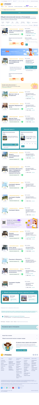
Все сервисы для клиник (19, 369)
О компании (3, 360)
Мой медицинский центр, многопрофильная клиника (16, 62)
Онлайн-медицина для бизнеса (27, 373)
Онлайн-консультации (18, 6)
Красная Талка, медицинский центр (14, 119)
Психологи (31, 6)
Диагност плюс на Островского (14, 94)
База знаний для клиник (19, 377)
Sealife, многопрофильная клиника (16, 31)
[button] (19, 10)
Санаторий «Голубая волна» (14, 283)
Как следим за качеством (26, 367)
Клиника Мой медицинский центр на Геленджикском (13, 136)
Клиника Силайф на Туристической (31, 136)
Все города (33, 370)
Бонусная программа (10, 367)
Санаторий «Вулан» (14, 210)
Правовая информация (34, 390)
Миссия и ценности (4, 364)
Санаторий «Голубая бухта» (14, 198)
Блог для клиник (19, 371)
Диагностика (10, 6)
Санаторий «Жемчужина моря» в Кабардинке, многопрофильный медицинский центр (15, 171)
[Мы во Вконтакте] (35, 355)
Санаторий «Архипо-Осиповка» (14, 185)
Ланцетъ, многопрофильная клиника (14, 156)
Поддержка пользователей (11, 369)
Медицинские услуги (34, 366)
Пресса (2, 367)
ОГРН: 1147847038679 (4, 391)
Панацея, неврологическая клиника (14, 235)
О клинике (25, 360)
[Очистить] (36, 10)
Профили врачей (34, 367)
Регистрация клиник (18, 364)
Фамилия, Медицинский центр (15, 106)
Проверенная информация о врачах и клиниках (12, 362)
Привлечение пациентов (18, 362)
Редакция (2, 368)
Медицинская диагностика (34, 363)
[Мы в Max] (37, 355)
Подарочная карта (27, 375)
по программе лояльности (6, 87)
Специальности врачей (34, 361)
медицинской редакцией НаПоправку (16, 316)
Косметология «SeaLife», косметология (15, 271)
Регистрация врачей (18, 367)
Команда (25, 361)
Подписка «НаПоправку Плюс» (26, 370)
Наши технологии (27, 365)
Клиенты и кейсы (19, 372)
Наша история (3, 361)
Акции (35, 6)
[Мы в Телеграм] (33, 355)
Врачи (2, 6)
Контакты (2, 370)
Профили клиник (34, 369)
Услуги (6, 6)
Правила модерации (18, 375)
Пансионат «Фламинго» (15, 259)
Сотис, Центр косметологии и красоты (16, 248)
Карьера (2, 363)
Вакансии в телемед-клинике (27, 364)
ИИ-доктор (26, 6)
